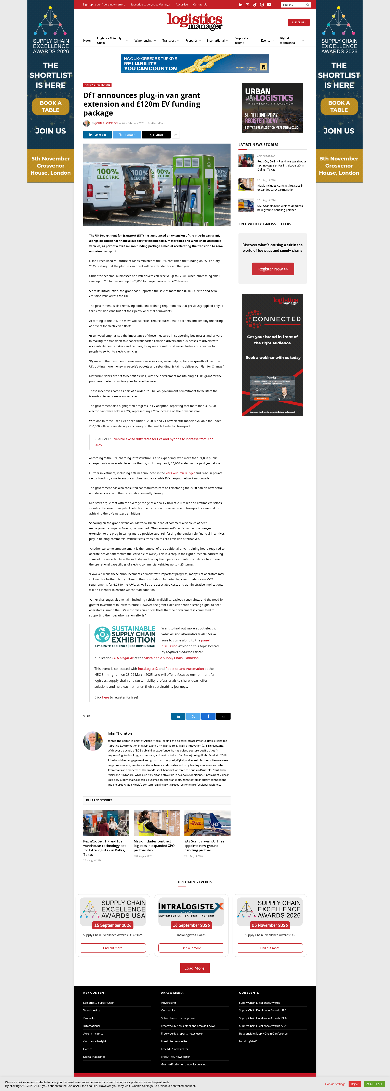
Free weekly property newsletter (182, 1033)
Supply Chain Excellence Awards (259, 1002)
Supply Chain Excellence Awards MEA (263, 1018)
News (87, 40)
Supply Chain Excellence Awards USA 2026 (113, 935)
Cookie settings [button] (335, 1084)
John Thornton (106, 123)
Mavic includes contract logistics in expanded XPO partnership (154, 845)
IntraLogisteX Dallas (191, 935)
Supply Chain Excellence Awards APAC (263, 1025)
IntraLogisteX (148, 668)
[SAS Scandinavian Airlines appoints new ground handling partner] (207, 823)
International (216, 40)
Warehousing (143, 40)
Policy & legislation (97, 85)
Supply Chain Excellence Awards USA (262, 1010)
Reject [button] (355, 1084)
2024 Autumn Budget (180, 473)
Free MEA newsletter (174, 1049)
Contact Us (200, 4)
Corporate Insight (241, 40)
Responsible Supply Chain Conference (263, 1033)
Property (191, 40)
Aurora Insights (93, 1033)
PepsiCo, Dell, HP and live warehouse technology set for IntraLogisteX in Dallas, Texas (104, 848)
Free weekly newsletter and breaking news (188, 1025)
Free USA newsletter (174, 1041)
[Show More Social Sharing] (176, 134)
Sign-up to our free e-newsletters (104, 4)
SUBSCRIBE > (298, 22)
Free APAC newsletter (175, 1056)
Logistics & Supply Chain (109, 40)
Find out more (112, 948)
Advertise (182, 4)
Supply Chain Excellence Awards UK (270, 935)
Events (265, 40)
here (105, 697)
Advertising (168, 1002)
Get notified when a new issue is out (184, 1064)
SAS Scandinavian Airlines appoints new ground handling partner (204, 845)
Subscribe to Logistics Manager (150, 4)
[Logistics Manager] (195, 22)
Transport (169, 40)
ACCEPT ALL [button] (374, 1084)
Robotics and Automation (185, 668)
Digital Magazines (287, 40)
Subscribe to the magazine (178, 1018)
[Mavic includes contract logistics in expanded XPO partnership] (157, 823)
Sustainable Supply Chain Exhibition (171, 658)
